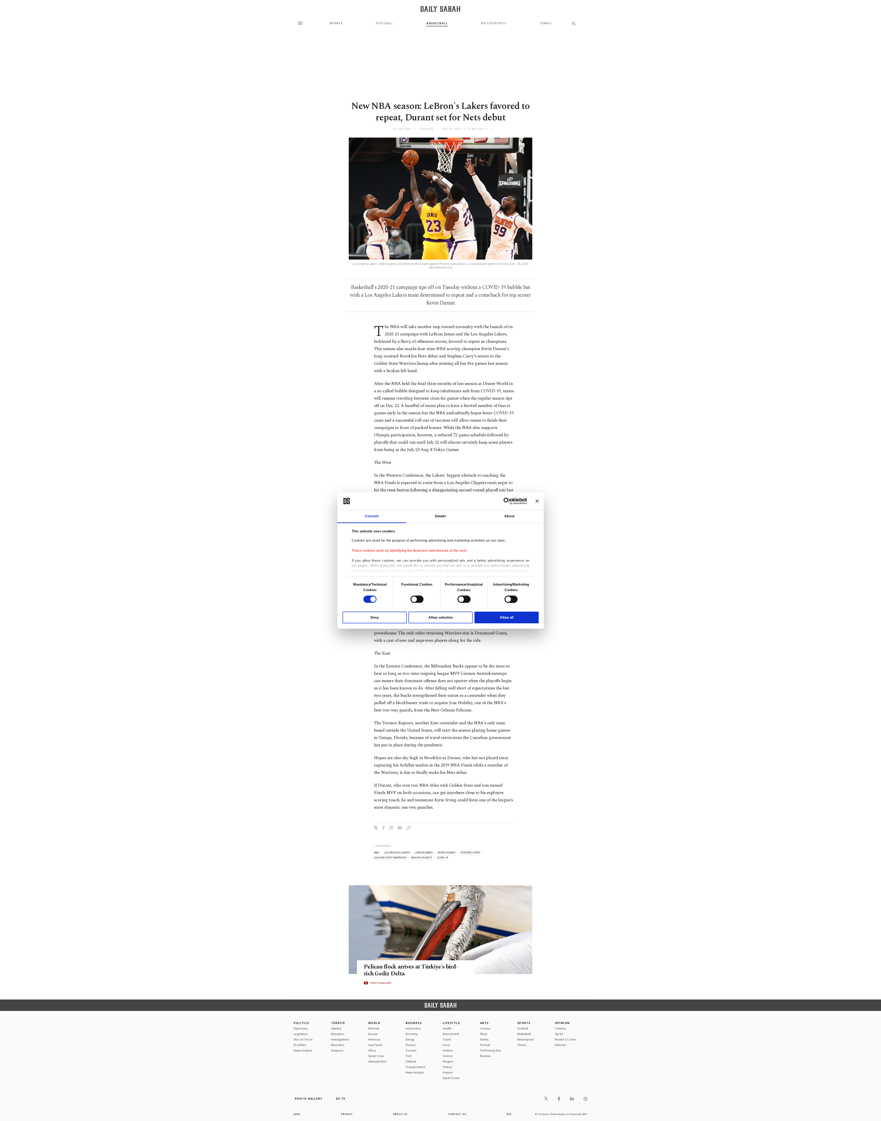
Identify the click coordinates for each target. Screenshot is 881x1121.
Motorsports (493, 23)
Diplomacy (301, 1028)
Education (337, 1034)
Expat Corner (451, 1078)
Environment (451, 1034)
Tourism (411, 1050)
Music (484, 1034)
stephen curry (470, 852)
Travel (447, 1039)
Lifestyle (451, 1023)
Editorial (560, 1045)
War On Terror (303, 1039)
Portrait (485, 1045)
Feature (448, 1072)
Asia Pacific (375, 1045)
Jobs (297, 1114)
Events (484, 1039)
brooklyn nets (421, 857)
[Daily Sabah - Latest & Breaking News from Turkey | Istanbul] (440, 9)
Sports (336, 23)
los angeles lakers (397, 852)
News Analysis (303, 1050)
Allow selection (440, 618)
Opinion (562, 1023)
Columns (560, 1028)
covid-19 (442, 857)
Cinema (485, 1028)
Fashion (448, 1050)
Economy (412, 1034)
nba (376, 852)
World (374, 1023)
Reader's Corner (565, 1039)
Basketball (437, 23)
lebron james (424, 852)
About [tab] (509, 516)
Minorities (337, 1045)
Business (414, 1023)
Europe (373, 1034)
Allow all (506, 618)
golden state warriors (390, 857)
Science (447, 1056)
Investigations (340, 1039)
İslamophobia (377, 1061)
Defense (411, 1061)
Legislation (301, 1034)
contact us (457, 1114)
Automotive (413, 1028)
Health (447, 1028)
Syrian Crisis (376, 1056)
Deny (375, 618)
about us (400, 1114)
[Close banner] (537, 501)
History (447, 1067)
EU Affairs (300, 1045)
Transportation (415, 1067)
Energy (410, 1039)
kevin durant (447, 852)
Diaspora (337, 1050)
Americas (374, 1039)
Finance (410, 1045)
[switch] (417, 599)
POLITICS (301, 1023)
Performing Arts (490, 1050)
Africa (372, 1050)
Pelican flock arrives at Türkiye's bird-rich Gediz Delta (411, 970)
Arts (484, 1023)
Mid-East (373, 1028)
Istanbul (336, 1028)
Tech (409, 1056)
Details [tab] (440, 516)
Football (384, 23)
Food (446, 1045)
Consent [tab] (372, 516)
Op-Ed (559, 1034)
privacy (347, 1114)
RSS (509, 1114)
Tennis (546, 23)
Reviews (485, 1056)
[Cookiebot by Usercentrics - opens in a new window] (507, 501)
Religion (448, 1061)
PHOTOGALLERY (381, 983)
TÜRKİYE (338, 1023)
